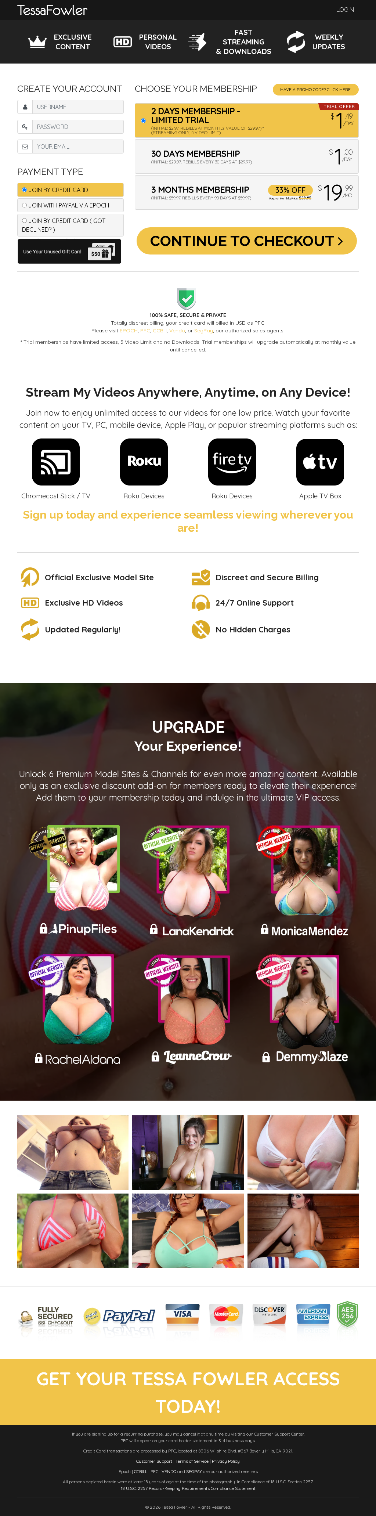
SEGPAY (194, 1471)
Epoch (125, 1471)
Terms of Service (192, 1461)
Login (345, 9)
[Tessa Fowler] (52, 9)
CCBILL (140, 1471)
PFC (145, 330)
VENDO (169, 1471)
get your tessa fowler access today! (188, 1392)
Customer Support (154, 1461)
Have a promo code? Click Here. (315, 89)
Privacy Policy (226, 1461)
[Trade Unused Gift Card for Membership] (70, 250)
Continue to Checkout (244, 240)
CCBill (160, 330)
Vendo (177, 330)
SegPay (203, 330)
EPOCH (129, 330)
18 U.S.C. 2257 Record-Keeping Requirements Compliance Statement (188, 1488)
